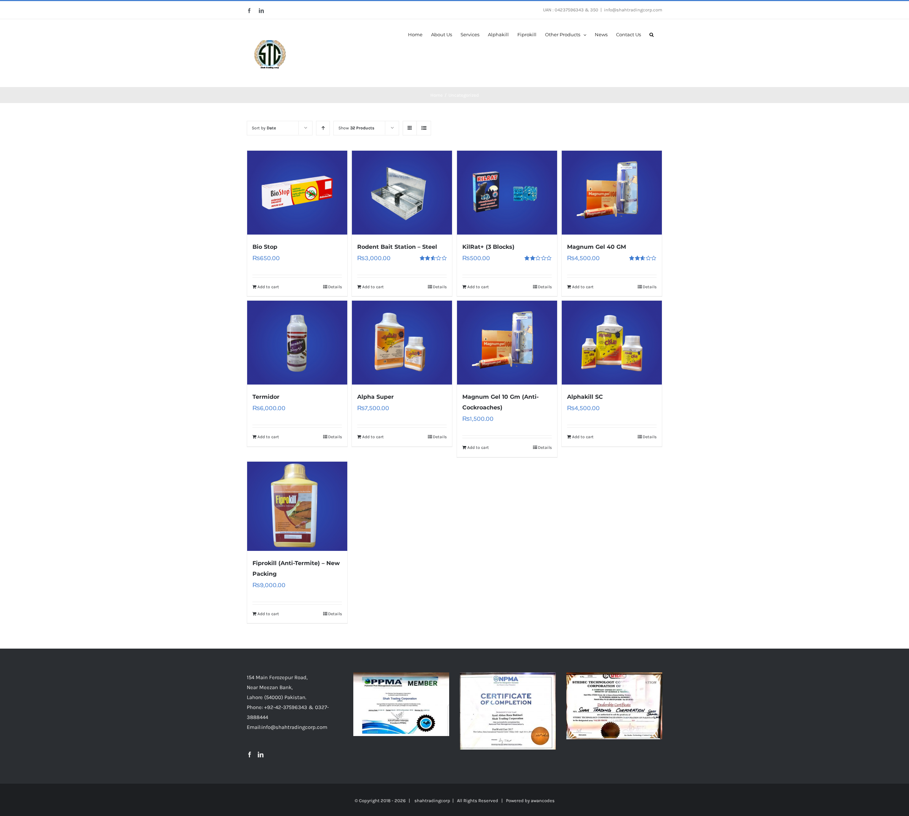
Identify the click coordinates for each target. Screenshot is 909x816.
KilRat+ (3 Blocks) (488, 246)
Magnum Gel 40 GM (596, 246)
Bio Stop (264, 246)
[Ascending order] (323, 128)
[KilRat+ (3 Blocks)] (507, 193)
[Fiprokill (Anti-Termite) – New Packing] (297, 506)
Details (335, 286)
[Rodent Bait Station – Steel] (402, 193)
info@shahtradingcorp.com (633, 9)
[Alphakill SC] (612, 343)
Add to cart (268, 286)
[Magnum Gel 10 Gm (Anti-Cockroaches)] (507, 343)
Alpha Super (375, 396)
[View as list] (424, 128)
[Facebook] (249, 754)
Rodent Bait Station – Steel (397, 246)
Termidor (265, 396)
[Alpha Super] (402, 343)
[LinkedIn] (260, 754)
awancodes (543, 800)
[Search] (651, 34)
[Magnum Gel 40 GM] (612, 193)
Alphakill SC (585, 396)
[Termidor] (297, 343)
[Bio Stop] (297, 193)
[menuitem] (415, 34)
